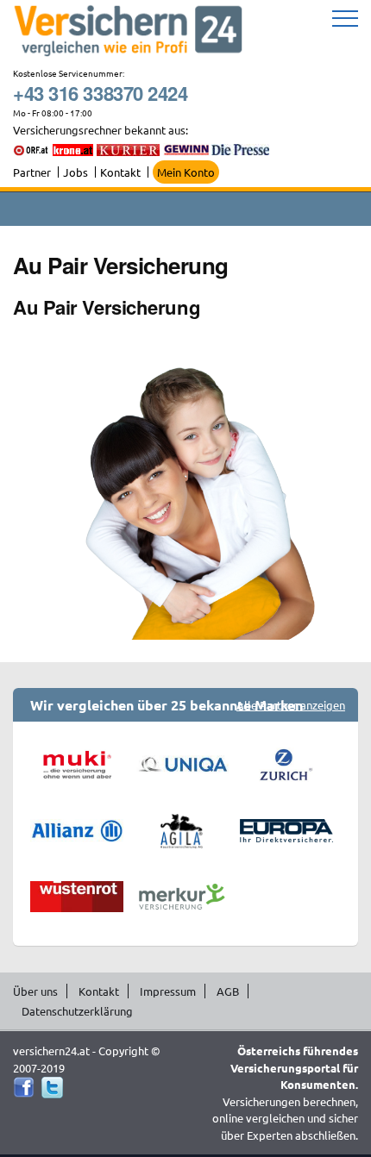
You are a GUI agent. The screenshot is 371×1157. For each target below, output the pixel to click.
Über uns (35, 991)
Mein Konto (186, 172)
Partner (32, 172)
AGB (228, 991)
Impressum (168, 991)
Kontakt (120, 172)
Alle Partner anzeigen (290, 704)
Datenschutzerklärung (77, 1011)
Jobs (75, 172)
